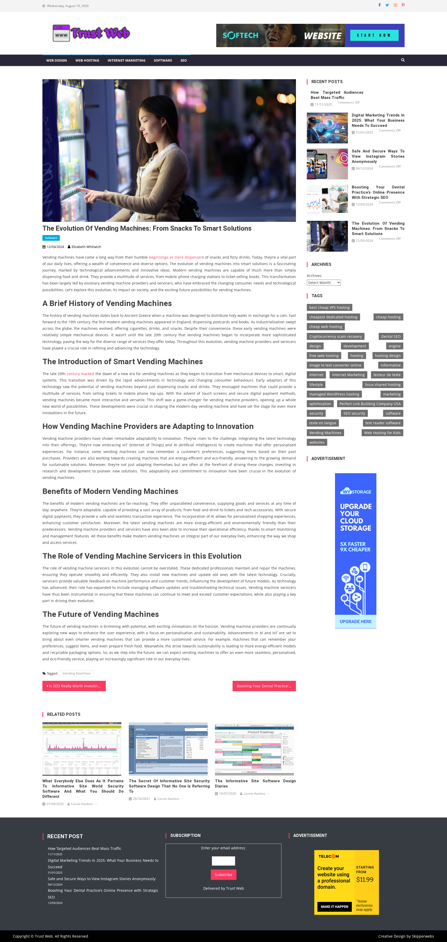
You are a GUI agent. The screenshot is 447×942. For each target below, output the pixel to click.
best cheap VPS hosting (329, 307)
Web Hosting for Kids (382, 432)
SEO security (354, 413)
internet (316, 374)
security (316, 413)
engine (395, 346)
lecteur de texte (387, 374)
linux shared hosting (383, 384)
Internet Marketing (126, 60)
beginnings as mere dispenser (175, 257)
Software (163, 60)
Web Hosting (87, 60)
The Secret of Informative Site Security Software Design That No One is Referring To (169, 786)
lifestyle (316, 384)
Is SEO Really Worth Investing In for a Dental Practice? (77, 685)
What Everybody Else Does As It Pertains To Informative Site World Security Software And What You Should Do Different (82, 789)
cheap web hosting (325, 326)
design (315, 346)
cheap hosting (388, 317)
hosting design (388, 355)
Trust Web (235, 888)
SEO (184, 60)
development (355, 346)
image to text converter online (335, 365)
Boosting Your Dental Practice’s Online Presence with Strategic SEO (266, 685)
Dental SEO (391, 336)
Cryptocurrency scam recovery (335, 336)
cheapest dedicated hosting (333, 317)
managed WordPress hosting (334, 394)
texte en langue (322, 422)
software (393, 413)
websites (317, 442)
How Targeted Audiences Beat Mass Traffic (337, 95)
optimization (320, 403)
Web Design (56, 60)
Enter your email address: (223, 847)
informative (391, 365)
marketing (392, 394)
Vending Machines (76, 673)
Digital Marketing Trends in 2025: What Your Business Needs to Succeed (378, 120)
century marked (80, 373)
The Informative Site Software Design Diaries (255, 783)
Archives (314, 275)
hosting (357, 355)
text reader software (383, 422)
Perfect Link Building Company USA (370, 403)
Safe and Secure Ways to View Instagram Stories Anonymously (378, 156)
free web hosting (324, 355)
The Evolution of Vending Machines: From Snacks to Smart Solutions (378, 228)
